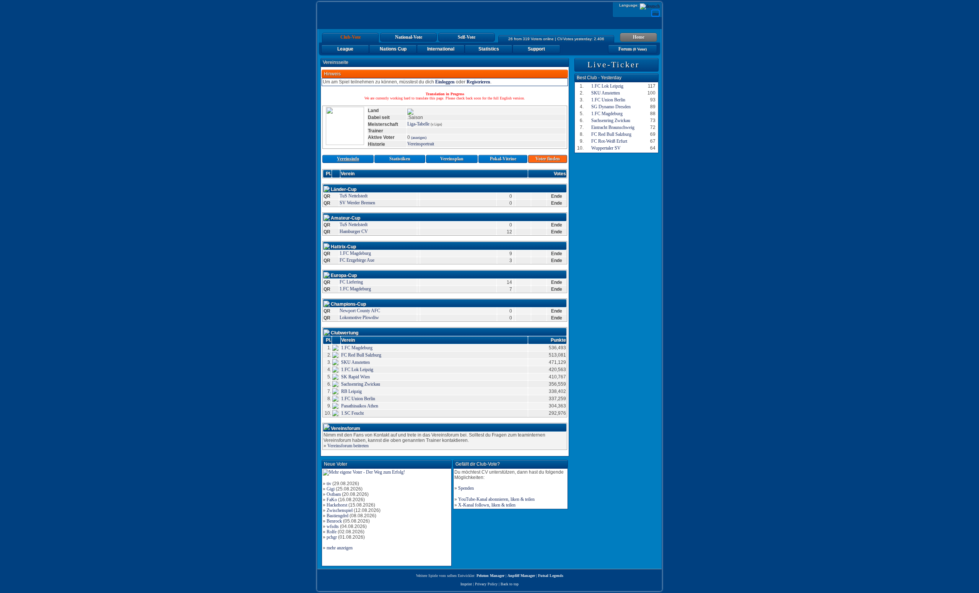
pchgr (332, 537)
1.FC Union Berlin (358, 398)
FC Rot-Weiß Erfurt (609, 141)
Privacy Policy (486, 584)
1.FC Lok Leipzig (357, 369)
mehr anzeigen (340, 548)
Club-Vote (350, 37)
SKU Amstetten (355, 362)
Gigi (331, 489)
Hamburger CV (354, 231)
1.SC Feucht (352, 413)
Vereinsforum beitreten (348, 445)
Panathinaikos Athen (359, 406)
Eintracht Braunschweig (612, 127)
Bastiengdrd (337, 515)
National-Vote (408, 37)
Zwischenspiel (340, 510)
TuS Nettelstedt (354, 196)
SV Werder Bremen (357, 202)
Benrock (334, 521)
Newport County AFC (360, 310)
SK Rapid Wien (355, 377)
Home (638, 37)
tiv (329, 483)
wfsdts (333, 526)
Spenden (466, 488)
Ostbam (334, 494)
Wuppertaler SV (606, 148)
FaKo (332, 499)
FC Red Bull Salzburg (361, 355)
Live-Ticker (613, 64)
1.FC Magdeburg (355, 253)
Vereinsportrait (420, 144)
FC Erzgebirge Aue (357, 260)
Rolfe (332, 531)
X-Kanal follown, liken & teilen (487, 505)
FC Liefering (351, 282)
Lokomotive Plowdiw (359, 317)
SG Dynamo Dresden (611, 106)
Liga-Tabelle (418, 124)
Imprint (466, 584)
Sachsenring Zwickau (360, 384)
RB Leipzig (351, 391)
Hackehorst (337, 505)
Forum (632, 49)
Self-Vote (466, 37)
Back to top (510, 584)
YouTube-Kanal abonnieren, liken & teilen (496, 499)
